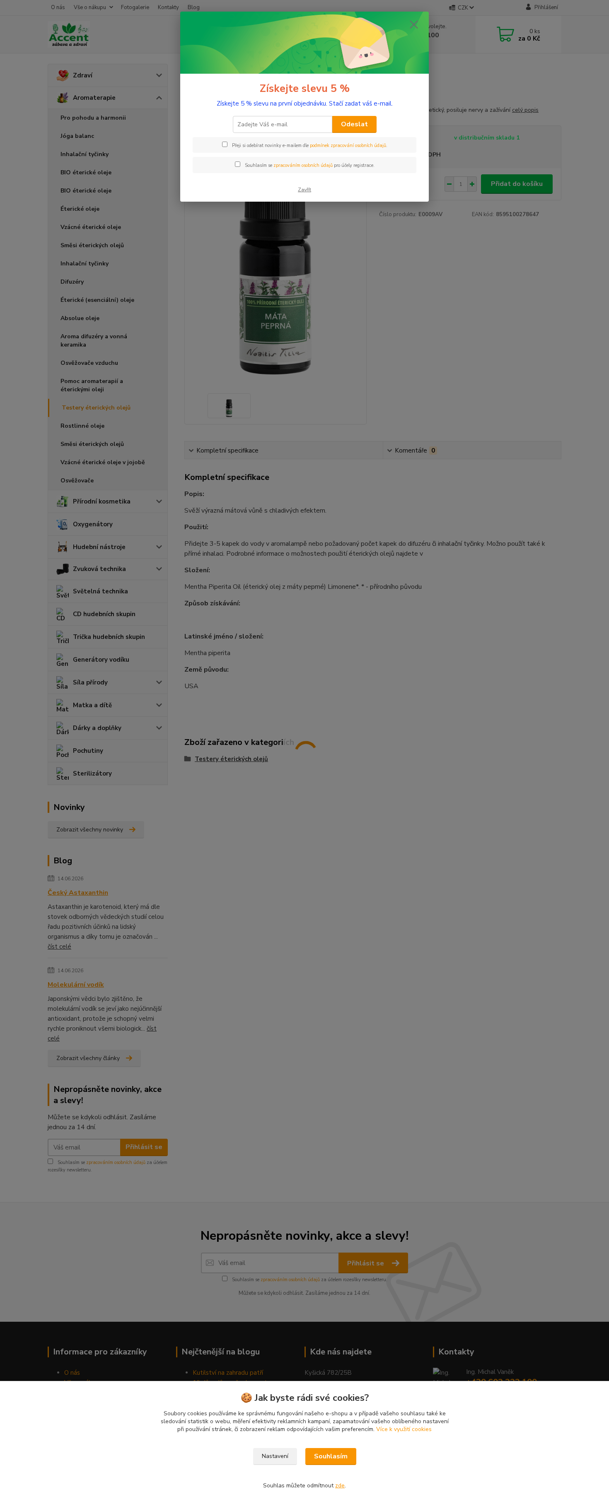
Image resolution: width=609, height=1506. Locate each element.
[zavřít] (413, 24)
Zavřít (304, 189)
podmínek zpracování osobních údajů (348, 145)
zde (340, 1485)
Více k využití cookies (404, 1429)
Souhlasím (331, 1456)
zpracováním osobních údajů (303, 165)
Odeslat (354, 124)
